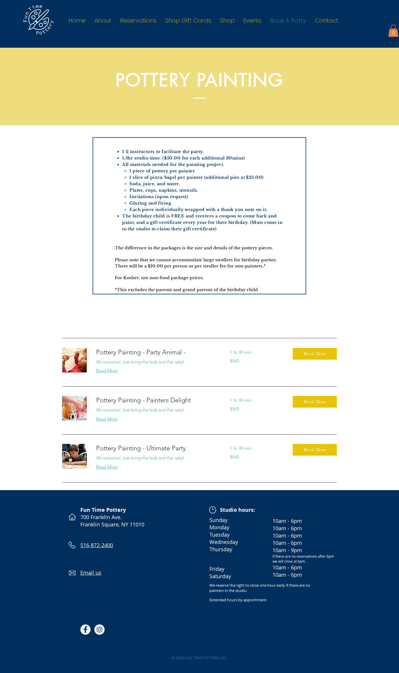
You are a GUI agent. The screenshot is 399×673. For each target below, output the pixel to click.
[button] (393, 31)
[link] (156, 352)
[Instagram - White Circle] (99, 629)
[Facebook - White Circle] (85, 629)
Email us (90, 572)
